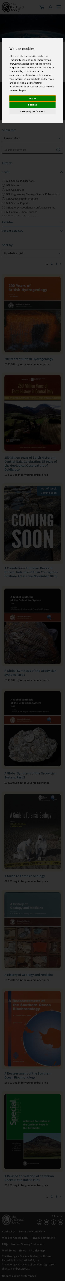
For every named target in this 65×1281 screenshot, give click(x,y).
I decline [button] (32, 104)
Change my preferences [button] (32, 111)
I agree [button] (32, 98)
